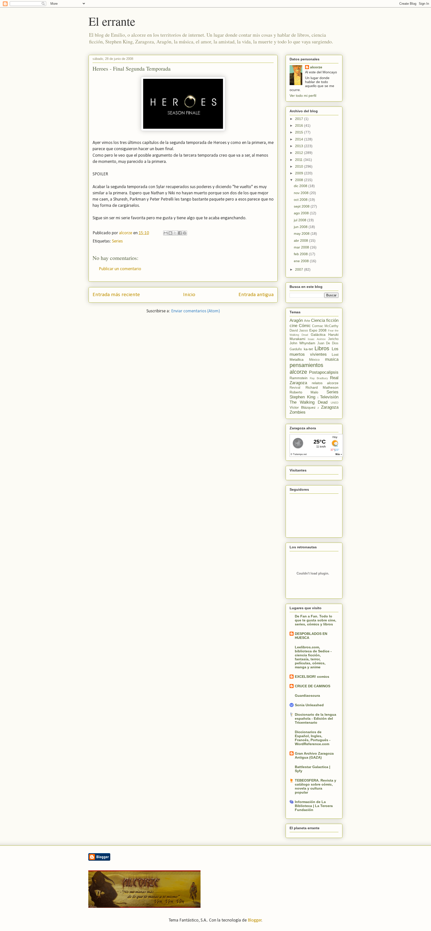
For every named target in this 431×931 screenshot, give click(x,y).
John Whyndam (302, 343)
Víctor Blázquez (303, 407)
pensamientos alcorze (306, 368)
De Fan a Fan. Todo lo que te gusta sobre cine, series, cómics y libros (315, 620)
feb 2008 (301, 254)
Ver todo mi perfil (303, 96)
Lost (335, 354)
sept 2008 (302, 206)
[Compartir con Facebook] (179, 233)
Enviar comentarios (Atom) (195, 311)
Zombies (298, 412)
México (314, 359)
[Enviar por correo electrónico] (165, 233)
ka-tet (308, 349)
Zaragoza (329, 407)
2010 (299, 166)
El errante (112, 21)
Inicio (189, 294)
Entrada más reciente (116, 294)
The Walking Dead (308, 402)
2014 (299, 139)
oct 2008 (301, 200)
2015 (299, 132)
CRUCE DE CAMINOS (312, 686)
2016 (299, 125)
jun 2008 (301, 227)
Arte (307, 321)
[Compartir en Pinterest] (184, 233)
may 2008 (302, 233)
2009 (299, 173)
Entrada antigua (256, 294)
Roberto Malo (304, 392)
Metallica (297, 359)
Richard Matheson (322, 387)
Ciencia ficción (324, 320)
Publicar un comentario (120, 269)
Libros (322, 348)
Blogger (255, 920)
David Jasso (299, 330)
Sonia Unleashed (309, 705)
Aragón (296, 320)
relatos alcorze (325, 383)
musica (331, 359)
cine (293, 325)
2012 (299, 153)
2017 (299, 119)
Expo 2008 (317, 330)
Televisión (329, 397)
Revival (295, 387)
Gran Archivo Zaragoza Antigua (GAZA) (314, 755)
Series (117, 241)
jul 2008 (300, 220)
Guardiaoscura (307, 696)
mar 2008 (302, 247)
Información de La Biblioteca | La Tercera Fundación (314, 806)
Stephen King (302, 397)
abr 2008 (301, 240)
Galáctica (318, 335)
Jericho (333, 339)
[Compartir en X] (175, 233)
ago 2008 (302, 213)
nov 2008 (302, 193)
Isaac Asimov (316, 339)
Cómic (305, 325)
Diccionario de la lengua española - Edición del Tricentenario (315, 718)
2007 (299, 269)
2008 (299, 180)
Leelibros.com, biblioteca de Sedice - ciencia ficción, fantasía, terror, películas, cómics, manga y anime (313, 657)
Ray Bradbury (319, 378)
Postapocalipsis (323, 372)
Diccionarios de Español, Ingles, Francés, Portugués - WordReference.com (312, 738)
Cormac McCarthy (325, 326)
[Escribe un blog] (170, 233)
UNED (334, 402)
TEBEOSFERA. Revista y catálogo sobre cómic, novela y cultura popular (315, 786)
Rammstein (299, 378)
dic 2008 (301, 186)
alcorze (316, 67)
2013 (299, 146)
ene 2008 (302, 261)
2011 (299, 160)
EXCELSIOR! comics (312, 677)
